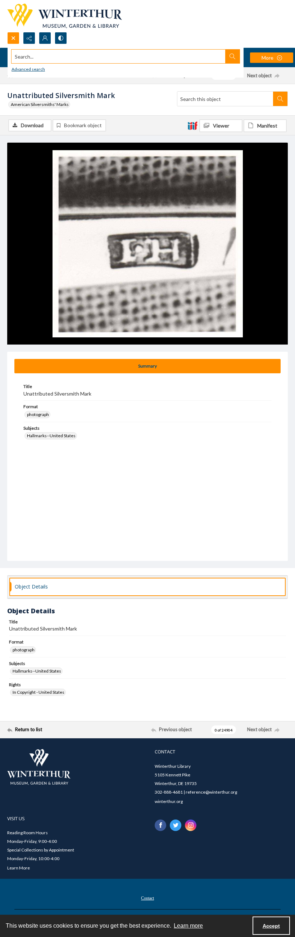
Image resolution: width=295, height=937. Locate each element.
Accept (271, 926)
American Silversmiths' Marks (40, 104)
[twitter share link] (175, 825)
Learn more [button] (188, 926)
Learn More (18, 868)
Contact (147, 898)
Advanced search (28, 69)
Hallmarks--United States (51, 435)
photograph (38, 414)
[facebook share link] (160, 825)
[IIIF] (192, 125)
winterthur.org (169, 801)
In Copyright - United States (38, 692)
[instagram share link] (190, 825)
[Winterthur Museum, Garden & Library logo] (64, 16)
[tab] (147, 366)
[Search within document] (280, 99)
